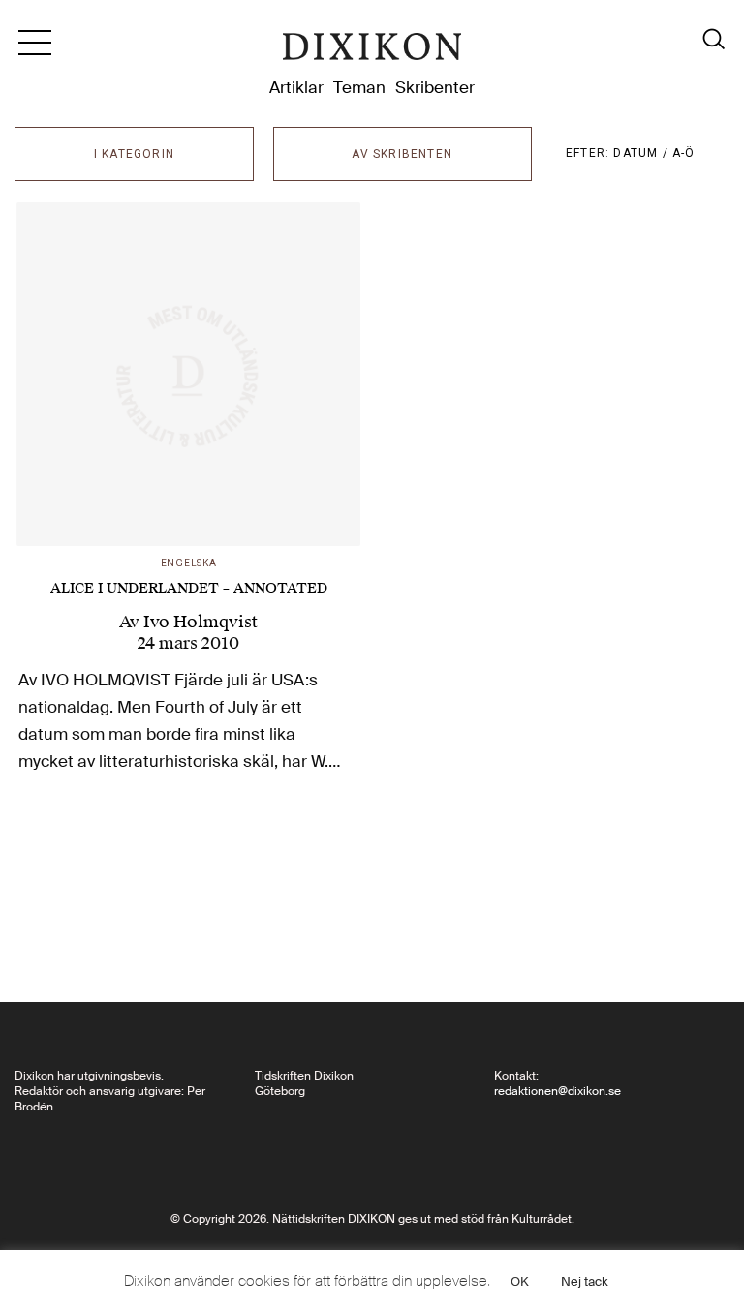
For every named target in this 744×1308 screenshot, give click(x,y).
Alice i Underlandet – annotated (188, 588)
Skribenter (435, 87)
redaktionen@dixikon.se (557, 1091)
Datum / (642, 153)
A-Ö (684, 153)
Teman (359, 87)
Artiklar (296, 87)
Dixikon (372, 50)
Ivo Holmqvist (200, 621)
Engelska (189, 563)
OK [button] (520, 1281)
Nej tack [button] (584, 1281)
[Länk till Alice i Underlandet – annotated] (188, 374)
